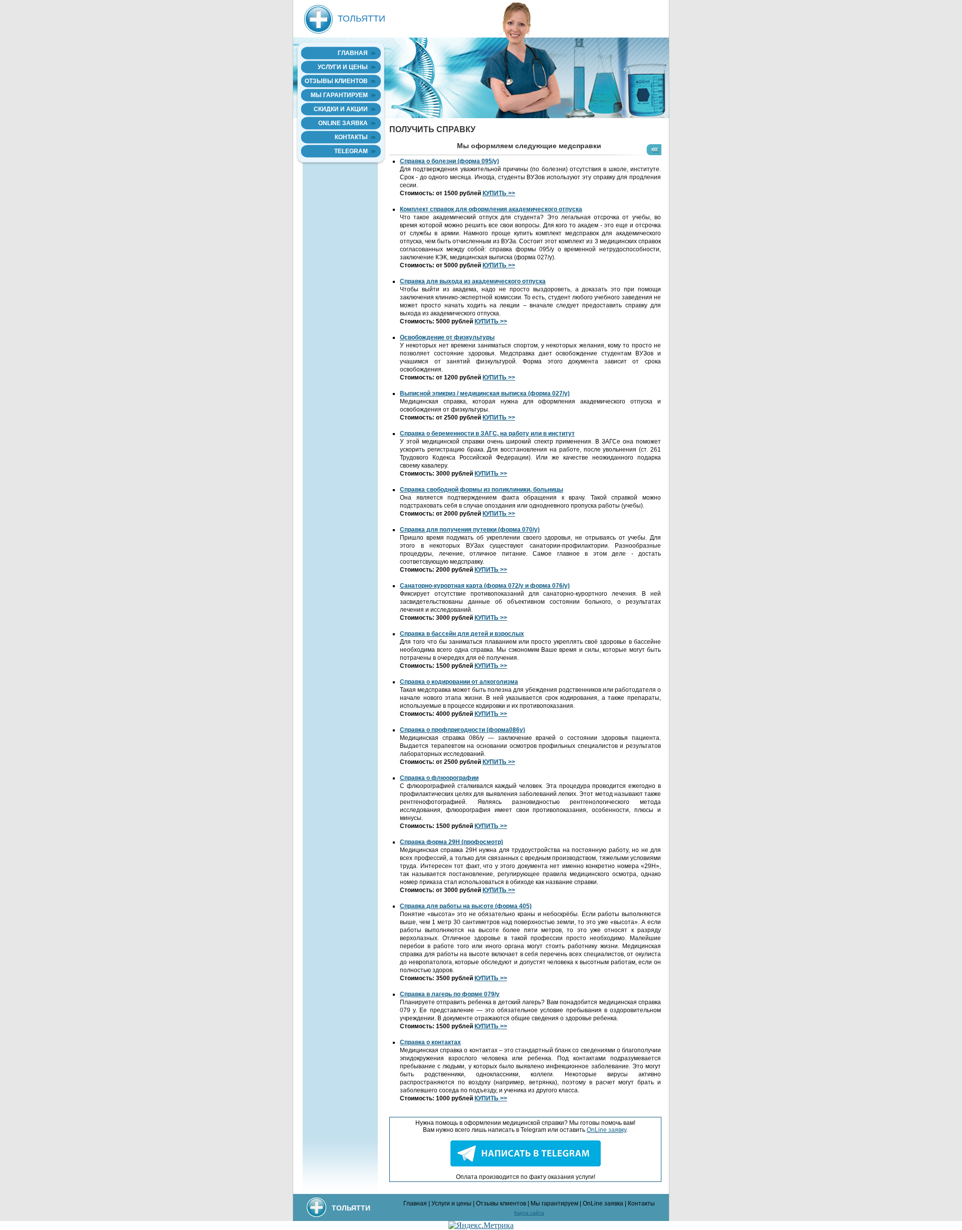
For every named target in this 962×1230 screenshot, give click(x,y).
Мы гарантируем (339, 95)
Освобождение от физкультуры (447, 337)
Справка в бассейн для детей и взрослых (462, 633)
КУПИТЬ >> (499, 193)
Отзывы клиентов (336, 81)
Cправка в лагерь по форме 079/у (450, 994)
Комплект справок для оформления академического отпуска (491, 209)
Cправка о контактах (430, 1042)
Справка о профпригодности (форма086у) (462, 729)
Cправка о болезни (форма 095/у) (449, 161)
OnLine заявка (343, 123)
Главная (353, 53)
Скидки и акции (341, 109)
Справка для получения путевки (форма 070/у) (470, 529)
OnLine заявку (606, 1129)
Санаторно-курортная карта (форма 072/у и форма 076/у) (485, 585)
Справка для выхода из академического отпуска (473, 281)
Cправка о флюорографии (439, 777)
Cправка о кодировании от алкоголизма (459, 681)
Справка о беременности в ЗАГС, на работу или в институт (487, 433)
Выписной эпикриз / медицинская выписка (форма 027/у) (485, 393)
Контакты (351, 137)
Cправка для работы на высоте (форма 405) (466, 906)
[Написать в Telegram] (525, 1164)
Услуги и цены (343, 67)
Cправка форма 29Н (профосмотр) (451, 842)
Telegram (351, 151)
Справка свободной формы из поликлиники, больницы (481, 489)
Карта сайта (529, 1212)
